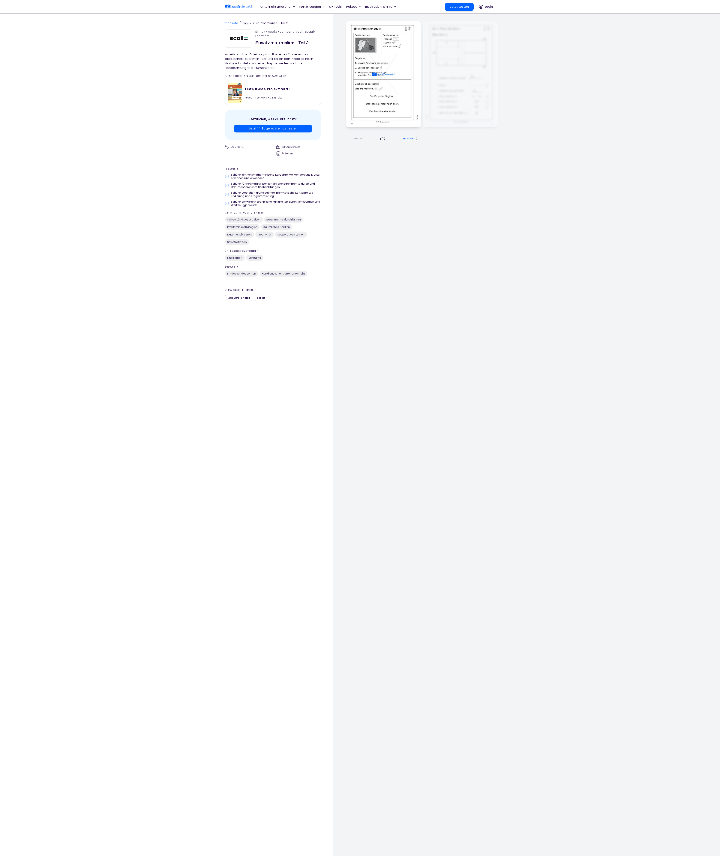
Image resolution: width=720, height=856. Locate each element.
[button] (335, 7)
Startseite (231, 23)
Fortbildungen (310, 7)
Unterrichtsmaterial (275, 7)
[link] (238, 7)
